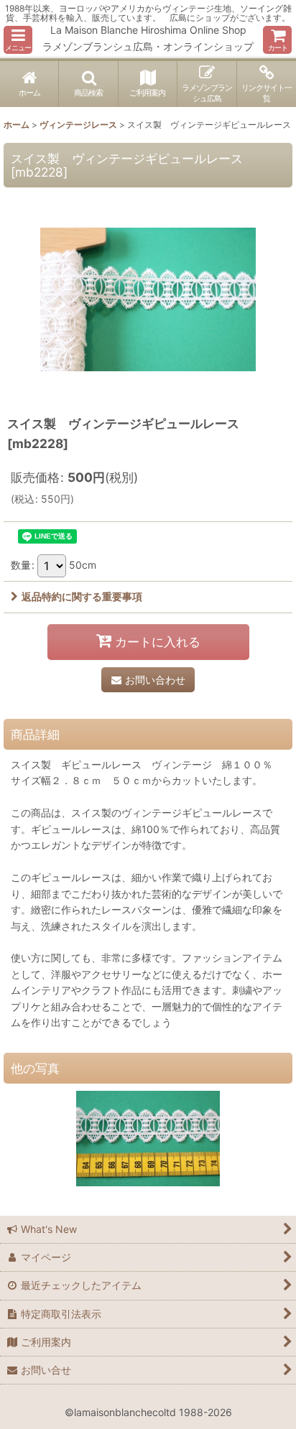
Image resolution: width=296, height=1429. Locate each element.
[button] (18, 40)
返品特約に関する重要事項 (82, 596)
